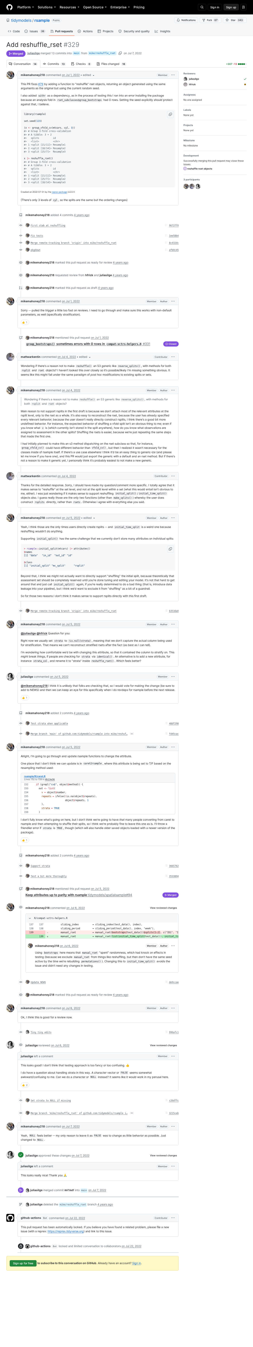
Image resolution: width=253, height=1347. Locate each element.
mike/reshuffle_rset (102, 53)
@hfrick (42, 633)
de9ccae (174, 982)
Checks (85, 63)
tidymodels (21, 20)
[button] (89, 75)
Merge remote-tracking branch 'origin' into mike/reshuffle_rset (73, 243)
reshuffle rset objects (199, 168)
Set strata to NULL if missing (51, 1100)
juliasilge (33, 53)
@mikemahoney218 (34, 685)
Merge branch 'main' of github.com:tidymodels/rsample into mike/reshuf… (79, 733)
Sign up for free (23, 1263)
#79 (40, 84)
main (76, 53)
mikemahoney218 (33, 75)
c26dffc (174, 1100)
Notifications (188, 20)
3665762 (174, 866)
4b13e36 (50, 779)
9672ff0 (174, 225)
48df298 (174, 723)
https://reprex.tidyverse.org (66, 1231)
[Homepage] (9, 7)
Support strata (40, 866)
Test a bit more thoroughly (49, 876)
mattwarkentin (31, 356)
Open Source (93, 7)
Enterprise (118, 7)
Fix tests (37, 235)
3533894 (174, 876)
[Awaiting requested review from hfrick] (245, 84)
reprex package (59, 192)
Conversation (27, 63)
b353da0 (174, 611)
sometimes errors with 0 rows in (88, 344)
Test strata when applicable (49, 723)
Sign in (136, 1263)
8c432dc (174, 243)
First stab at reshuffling (48, 225)
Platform (24, 7)
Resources (68, 7)
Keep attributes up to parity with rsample (78, 895)
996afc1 (174, 1032)
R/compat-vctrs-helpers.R (50, 918)
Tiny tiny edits (41, 1032)
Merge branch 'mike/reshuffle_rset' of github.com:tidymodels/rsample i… (79, 1113)
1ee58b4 (174, 235)
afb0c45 (174, 250)
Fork (212, 20)
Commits (58, 63)
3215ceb (174, 1113)
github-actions (31, 1217)
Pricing (139, 7)
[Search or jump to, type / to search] (202, 7)
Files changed (115, 63)
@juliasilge (28, 633)
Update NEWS (38, 982)
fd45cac (174, 733)
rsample (42, 20)
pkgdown (35, 250)
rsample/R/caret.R (34, 776)
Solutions (45, 7)
